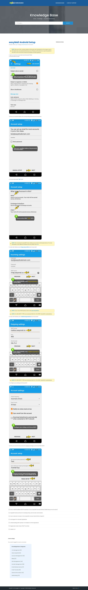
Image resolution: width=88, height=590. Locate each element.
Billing (13, 558)
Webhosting (14, 575)
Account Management (17, 555)
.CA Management (16, 550)
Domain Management (17, 564)
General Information (16, 572)
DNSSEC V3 (12, 529)
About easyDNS (15, 553)
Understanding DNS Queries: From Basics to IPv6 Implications (24, 522)
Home (34, 18)
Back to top (75, 588)
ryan (16, 44)
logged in (16, 542)
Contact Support (71, 3)
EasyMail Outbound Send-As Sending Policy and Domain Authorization (26, 513)
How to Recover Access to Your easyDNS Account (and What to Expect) (27, 516)
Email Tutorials (25, 44)
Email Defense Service (17, 567)
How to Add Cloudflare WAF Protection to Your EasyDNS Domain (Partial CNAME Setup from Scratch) (34, 509)
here (38, 244)
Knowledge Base (60, 3)
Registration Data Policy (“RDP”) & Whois (19, 526)
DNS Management (16, 561)
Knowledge (39, 18)
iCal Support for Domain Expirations (18, 519)
